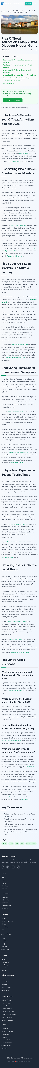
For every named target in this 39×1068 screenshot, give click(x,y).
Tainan (3, 968)
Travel (4, 843)
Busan (3, 941)
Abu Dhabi (5, 982)
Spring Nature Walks (8, 1014)
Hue (2, 930)
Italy (17, 843)
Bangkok (4, 897)
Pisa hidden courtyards (18, 225)
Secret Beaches (6, 1003)
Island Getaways (7, 1020)
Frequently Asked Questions (12, 81)
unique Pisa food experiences (18, 524)
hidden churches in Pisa (16, 412)
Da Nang (4, 927)
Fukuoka (4, 889)
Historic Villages (6, 1017)
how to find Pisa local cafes (16, 542)
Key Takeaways (8, 84)
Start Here (5, 1034)
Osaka (3, 883)
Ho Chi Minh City (7, 921)
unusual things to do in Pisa (15, 357)
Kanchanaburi (6, 906)
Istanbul (4, 985)
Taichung (4, 965)
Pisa (22, 843)
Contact (4, 1037)
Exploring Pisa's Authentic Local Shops (16, 78)
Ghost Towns (6, 1006)
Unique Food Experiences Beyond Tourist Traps (19, 75)
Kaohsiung (5, 962)
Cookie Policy (6, 1046)
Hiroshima (4, 886)
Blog (9, 12)
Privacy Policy (6, 1040)
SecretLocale (12, 3)
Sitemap (4, 1048)
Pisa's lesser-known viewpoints (18, 452)
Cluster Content (31, 843)
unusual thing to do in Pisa (20, 652)
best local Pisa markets (20, 345)
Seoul (3, 938)
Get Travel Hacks (14, 100)
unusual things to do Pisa (16, 690)
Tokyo (3, 877)
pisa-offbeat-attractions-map (18, 108)
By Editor (34, 50)
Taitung (4, 971)
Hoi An (3, 924)
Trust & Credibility (7, 1031)
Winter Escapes (6, 1009)
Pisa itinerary (23, 153)
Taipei (3, 959)
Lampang (4, 908)
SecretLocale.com (7, 797)
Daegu (3, 944)
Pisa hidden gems (7, 557)
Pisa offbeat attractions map (11, 740)
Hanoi (3, 918)
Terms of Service (7, 1043)
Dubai (3, 979)
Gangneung (5, 949)
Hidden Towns (6, 1000)
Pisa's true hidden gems (15, 256)
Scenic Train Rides (7, 1011)
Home (3, 12)
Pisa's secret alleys (16, 639)
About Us (4, 1028)
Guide (11, 843)
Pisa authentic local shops (17, 621)
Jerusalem (5, 990)
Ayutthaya (4, 903)
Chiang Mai (5, 900)
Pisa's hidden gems (14, 161)
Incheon (4, 946)
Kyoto (3, 880)
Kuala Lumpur (6, 987)
